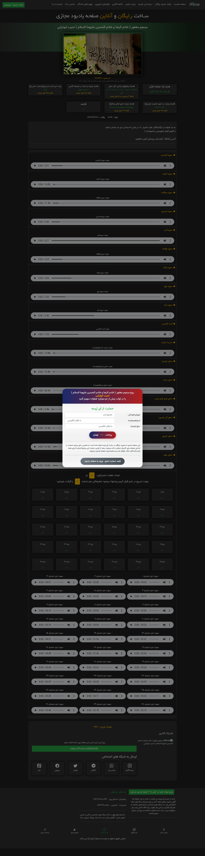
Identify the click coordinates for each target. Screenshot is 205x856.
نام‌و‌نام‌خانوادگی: (134, 414)
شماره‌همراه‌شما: (134, 420)
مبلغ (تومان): (135, 426)
